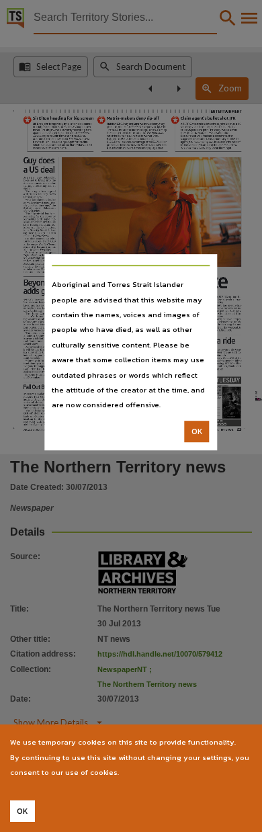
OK (197, 431)
